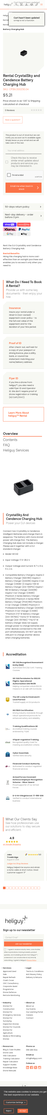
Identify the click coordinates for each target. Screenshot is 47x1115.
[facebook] (31, 1067)
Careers (29, 1015)
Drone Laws (8, 1052)
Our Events (31, 1009)
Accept (23, 1111)
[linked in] (27, 1067)
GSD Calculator (9, 1055)
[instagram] (39, 1067)
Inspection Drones (11, 1024)
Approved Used (9, 971)
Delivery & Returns (34, 977)
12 (38, 888)
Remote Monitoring (11, 995)
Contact (29, 1018)
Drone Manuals (9, 1070)
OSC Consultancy (11, 983)
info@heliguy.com (34, 1058)
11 (35, 888)
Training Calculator (11, 1058)
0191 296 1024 (31, 1050)
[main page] (8, 3)
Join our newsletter (23, 944)
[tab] (22, 434)
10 (32, 888)
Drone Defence (9, 992)
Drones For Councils (11, 1027)
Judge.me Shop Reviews (17, 863)
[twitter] (35, 1067)
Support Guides (9, 1064)
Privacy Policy (31, 960)
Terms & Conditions (34, 971)
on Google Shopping (12, 844)
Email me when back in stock (21, 188)
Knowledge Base (10, 1067)
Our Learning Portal (34, 1012)
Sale (5, 974)
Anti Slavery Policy (34, 974)
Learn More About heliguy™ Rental (18, 414)
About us (30, 1006)
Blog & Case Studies (11, 1049)
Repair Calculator (10, 1061)
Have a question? (12, 120)
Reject (9, 1111)
